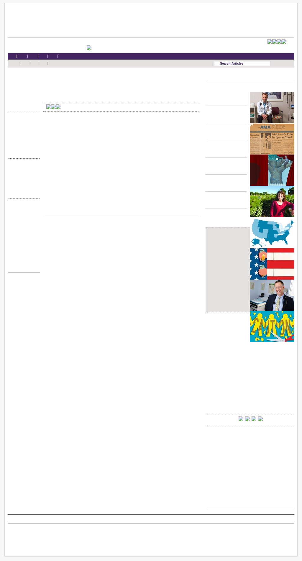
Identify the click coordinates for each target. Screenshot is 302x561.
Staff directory (22, 232)
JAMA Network (22, 300)
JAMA (22, 295)
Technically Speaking (22, 146)
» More (22, 107)
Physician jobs (22, 317)
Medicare (22, 89)
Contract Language (22, 124)
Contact (22, 266)
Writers (22, 192)
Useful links (22, 254)
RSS (22, 209)
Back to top (121, 211)
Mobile (22, 214)
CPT (22, 289)
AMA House (22, 101)
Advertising (22, 237)
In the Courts (22, 135)
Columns (22, 181)
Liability (22, 95)
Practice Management (22, 141)
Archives (22, 186)
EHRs (22, 84)
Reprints (22, 243)
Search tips (22, 220)
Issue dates (22, 169)
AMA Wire (22, 283)
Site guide (22, 249)
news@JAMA (22, 306)
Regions (22, 175)
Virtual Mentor (22, 312)
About (22, 260)
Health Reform (22, 78)
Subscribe (22, 226)
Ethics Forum (22, 129)
